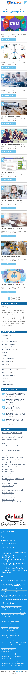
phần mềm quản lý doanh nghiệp (9, 471)
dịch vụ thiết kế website (8, 350)
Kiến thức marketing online (9, 370)
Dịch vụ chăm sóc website (8, 434)
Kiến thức (4, 364)
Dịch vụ (4, 338)
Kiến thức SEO (5, 373)
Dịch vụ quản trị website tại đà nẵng (10, 439)
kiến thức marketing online (17, 457)
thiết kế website (18, 490)
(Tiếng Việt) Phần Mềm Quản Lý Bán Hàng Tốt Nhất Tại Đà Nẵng (15, 407)
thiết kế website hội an (18, 497)
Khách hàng (5, 355)
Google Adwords (6, 452)
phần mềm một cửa (15, 466)
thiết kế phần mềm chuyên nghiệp (9, 483)
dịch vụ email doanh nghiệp (8, 437)
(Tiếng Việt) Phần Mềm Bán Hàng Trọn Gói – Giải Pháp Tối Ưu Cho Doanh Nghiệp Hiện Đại (15, 401)
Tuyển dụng (5, 381)
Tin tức (4, 378)
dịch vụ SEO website (6, 448)
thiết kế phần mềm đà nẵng (8, 490)
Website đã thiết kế (7, 384)
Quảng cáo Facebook (7, 480)
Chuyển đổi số (5, 335)
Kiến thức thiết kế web (7, 375)
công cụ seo (8, 432)
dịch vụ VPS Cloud (6, 450)
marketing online (5, 462)
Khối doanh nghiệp (6, 361)
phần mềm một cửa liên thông (8, 469)
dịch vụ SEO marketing (8, 344)
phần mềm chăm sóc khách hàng (9, 464)
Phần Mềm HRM (5, 466)
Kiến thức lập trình (6, 367)
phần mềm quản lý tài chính (8, 478)
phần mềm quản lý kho (7, 473)
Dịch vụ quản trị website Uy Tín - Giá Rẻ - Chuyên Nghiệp (12, 442)
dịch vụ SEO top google (18, 445)
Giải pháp (4, 352)
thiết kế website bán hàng (7, 492)
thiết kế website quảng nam (8, 499)
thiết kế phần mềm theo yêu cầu (9, 487)
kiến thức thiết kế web (14, 459)
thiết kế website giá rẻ (7, 497)
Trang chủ (3, 9)
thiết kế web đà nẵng (19, 501)
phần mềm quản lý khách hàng (8, 476)
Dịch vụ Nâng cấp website (9, 341)
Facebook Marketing (15, 450)
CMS (3, 432)
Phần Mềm (13, 462)
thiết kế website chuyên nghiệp (9, 494)
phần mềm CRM (21, 464)
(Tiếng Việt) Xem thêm (8, 39)
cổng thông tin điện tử (17, 432)
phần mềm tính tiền (19, 478)
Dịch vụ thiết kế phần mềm (9, 347)
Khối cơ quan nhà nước (8, 358)
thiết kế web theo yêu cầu (7, 501)
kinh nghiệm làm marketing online (9, 455)
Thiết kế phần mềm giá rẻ (7, 485)
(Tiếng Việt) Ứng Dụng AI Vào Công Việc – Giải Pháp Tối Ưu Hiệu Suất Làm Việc (16, 421)
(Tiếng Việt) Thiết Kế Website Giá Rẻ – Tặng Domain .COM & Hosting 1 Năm (16, 394)
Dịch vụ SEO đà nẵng (16, 448)
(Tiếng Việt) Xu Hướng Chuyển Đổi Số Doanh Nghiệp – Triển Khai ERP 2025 (15, 414)
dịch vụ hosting (19, 437)
